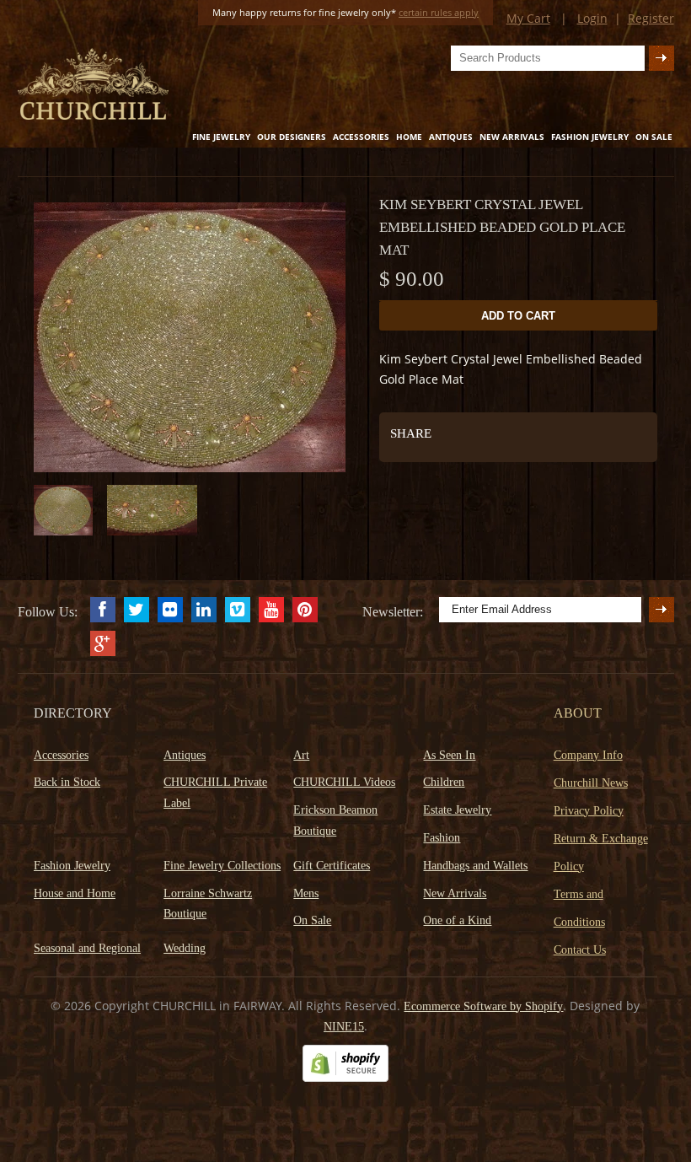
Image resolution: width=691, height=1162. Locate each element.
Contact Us (580, 950)
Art (301, 755)
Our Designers (291, 137)
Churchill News (591, 783)
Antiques (451, 137)
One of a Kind (457, 920)
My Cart (528, 18)
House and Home (74, 893)
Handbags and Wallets (475, 865)
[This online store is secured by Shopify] (345, 1078)
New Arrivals (511, 137)
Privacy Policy (589, 810)
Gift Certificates (331, 865)
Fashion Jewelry (590, 137)
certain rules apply (439, 12)
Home (409, 137)
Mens (306, 893)
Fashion (441, 837)
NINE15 (344, 1026)
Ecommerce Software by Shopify (483, 1006)
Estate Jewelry (457, 810)
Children (443, 782)
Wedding (184, 948)
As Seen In (449, 755)
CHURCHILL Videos (344, 782)
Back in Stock (67, 782)
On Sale (653, 137)
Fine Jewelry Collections (222, 865)
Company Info (588, 755)
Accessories (361, 137)
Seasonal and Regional (87, 948)
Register (651, 18)
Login (592, 18)
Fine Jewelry (221, 137)
